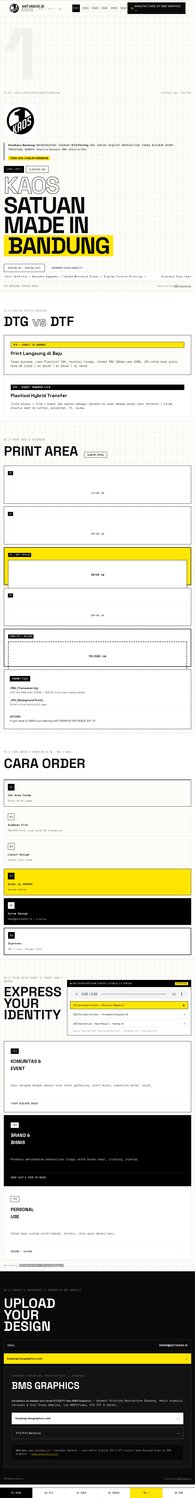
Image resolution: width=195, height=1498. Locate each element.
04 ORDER (113, 1492)
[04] (104, 8)
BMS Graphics (182, 286)
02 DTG (48, 1492)
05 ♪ (146, 1492)
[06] (123, 8)
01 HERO (16, 1492)
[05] (114, 8)
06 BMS (179, 1492)
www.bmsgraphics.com (44, 1454)
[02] (85, 8)
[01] (76, 8)
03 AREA (81, 1492)
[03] (95, 8)
